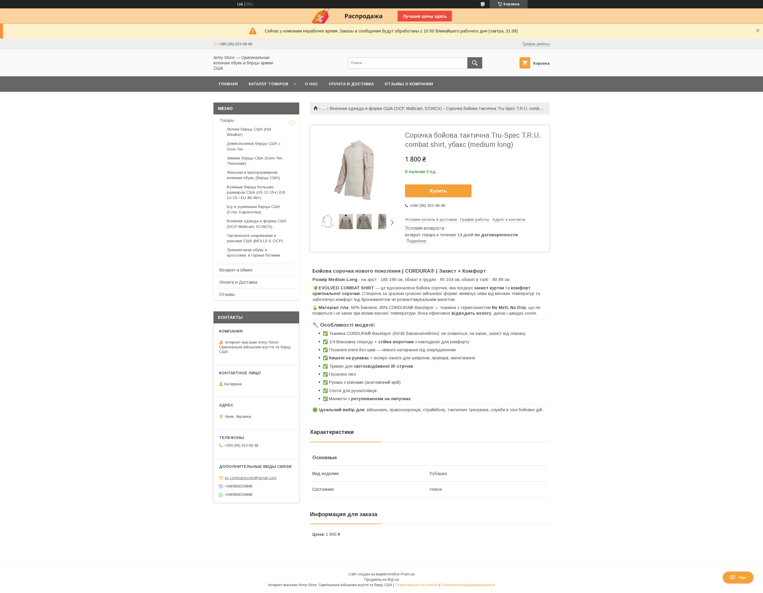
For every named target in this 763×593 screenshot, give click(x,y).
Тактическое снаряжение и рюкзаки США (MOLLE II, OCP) (255, 238)
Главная (228, 84)
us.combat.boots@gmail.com (251, 478)
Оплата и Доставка (238, 282)
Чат (742, 577)
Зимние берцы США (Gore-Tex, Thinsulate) (255, 161)
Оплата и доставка (351, 84)
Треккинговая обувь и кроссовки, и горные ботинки (253, 252)
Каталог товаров (268, 84)
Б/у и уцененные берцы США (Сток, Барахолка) (253, 209)
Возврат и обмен (235, 270)
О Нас (311, 84)
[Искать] (474, 63)
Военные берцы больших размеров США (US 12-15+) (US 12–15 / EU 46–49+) (256, 192)
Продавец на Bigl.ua (381, 580)
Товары (226, 120)
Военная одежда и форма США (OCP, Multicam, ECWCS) (386, 108)
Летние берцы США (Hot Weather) (249, 132)
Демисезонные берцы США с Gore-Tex (253, 146)
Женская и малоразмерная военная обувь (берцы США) (253, 175)
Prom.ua (408, 574)
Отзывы (227, 294)
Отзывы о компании (408, 84)
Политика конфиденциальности (468, 585)
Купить (438, 190)
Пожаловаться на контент (416, 585)
